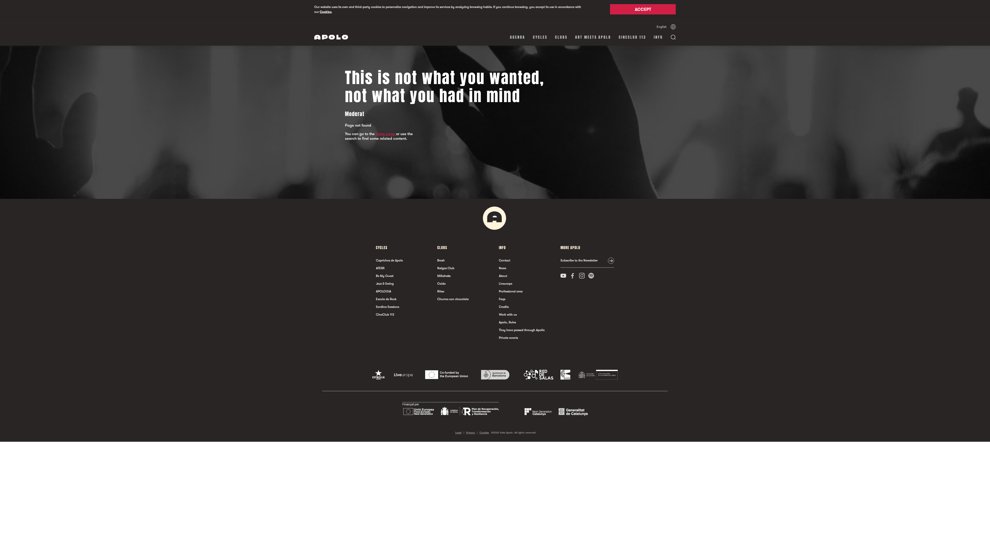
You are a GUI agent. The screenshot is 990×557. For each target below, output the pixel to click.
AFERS (380, 268)
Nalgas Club (445, 268)
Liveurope (505, 283)
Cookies (326, 12)
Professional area (511, 291)
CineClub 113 (632, 37)
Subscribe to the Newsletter (579, 260)
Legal (458, 432)
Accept (643, 9)
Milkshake (444, 276)
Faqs (502, 299)
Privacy (470, 432)
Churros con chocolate (453, 299)
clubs (561, 37)
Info (658, 37)
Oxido (441, 283)
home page (386, 134)
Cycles (540, 37)
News (502, 268)
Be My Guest (384, 276)
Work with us (508, 314)
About (503, 276)
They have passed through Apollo (522, 330)
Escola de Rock (386, 299)
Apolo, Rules (507, 322)
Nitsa (440, 291)
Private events (508, 338)
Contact (504, 260)
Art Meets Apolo (593, 37)
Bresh (441, 260)
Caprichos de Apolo (389, 260)
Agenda (517, 37)
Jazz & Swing (385, 283)
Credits (504, 307)
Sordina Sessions (387, 307)
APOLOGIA (383, 291)
